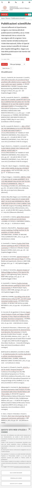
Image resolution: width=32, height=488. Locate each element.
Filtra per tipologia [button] (15, 64)
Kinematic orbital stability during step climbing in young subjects (15, 168)
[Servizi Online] (16, 2)
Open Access (6, 68)
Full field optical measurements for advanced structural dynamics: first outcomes (15, 330)
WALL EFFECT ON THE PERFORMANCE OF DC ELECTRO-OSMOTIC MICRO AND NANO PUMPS (16, 128)
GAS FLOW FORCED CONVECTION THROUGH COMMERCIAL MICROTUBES (16, 148)
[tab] (26, 14)
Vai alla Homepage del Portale (5, 8)
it (26, 14)
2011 (3, 64)
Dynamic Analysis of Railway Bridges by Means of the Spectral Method (15, 272)
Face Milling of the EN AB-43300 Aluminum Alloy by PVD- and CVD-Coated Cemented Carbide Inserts (16, 299)
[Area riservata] (23, 2)
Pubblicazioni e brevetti (18, 18)
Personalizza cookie (16, 478)
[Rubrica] (9, 2)
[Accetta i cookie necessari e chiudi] (29, 429)
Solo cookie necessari (16, 472)
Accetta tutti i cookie (16, 483)
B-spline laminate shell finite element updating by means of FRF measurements (15, 285)
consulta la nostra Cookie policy (22, 466)
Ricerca (8, 18)
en (30, 14)
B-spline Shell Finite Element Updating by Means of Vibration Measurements (15, 245)
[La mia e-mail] (30, 2)
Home (3, 18)
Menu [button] (3, 14)
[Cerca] (2, 2)
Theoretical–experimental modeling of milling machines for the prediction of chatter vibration (15, 230)
